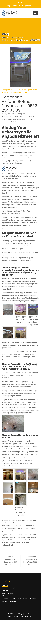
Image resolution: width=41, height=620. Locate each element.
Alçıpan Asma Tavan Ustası (13, 116)
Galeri (15, 6)
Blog (8, 6)
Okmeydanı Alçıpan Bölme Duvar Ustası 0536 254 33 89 (30, 561)
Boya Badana (26, 119)
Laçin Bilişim (28, 614)
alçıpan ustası (16, 119)
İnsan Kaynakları (25, 6)
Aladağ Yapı (6, 90)
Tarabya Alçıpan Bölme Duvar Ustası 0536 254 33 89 (11, 561)
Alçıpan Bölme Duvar (18, 90)
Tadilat (13, 122)
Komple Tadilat (21, 92)
